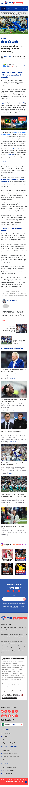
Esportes (9, 8)
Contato (5, 736)
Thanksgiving (12, 295)
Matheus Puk (11, 410)
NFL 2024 (4, 295)
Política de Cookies (8, 770)
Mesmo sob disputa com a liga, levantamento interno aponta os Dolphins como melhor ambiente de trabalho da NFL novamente (13, 500)
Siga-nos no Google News (10, 743)
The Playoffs (6, 730)
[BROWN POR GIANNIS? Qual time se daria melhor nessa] (20, 555)
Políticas (5, 764)
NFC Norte (20, 293)
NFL (4, 8)
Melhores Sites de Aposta (10, 753)
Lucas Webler (7, 56)
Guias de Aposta (7, 750)
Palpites (16, 8)
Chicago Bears (15, 291)
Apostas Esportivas (9, 747)
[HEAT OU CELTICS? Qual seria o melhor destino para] (7, 569)
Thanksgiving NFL (22, 295)
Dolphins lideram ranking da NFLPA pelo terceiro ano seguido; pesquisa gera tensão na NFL (14, 496)
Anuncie (5, 740)
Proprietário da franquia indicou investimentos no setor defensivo (13, 375)
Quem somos (7, 733)
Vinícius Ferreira (12, 441)
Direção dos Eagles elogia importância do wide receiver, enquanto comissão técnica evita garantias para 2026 (14, 405)
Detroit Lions (4, 293)
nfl (3, 38)
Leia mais (4, 320)
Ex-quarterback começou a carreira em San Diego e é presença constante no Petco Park (13, 531)
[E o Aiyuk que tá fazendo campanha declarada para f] (7, 555)
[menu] (2, 3)
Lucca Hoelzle (11, 378)
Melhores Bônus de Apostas (11, 757)
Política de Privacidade (9, 767)
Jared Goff (13, 293)
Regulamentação (8, 774)
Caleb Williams (5, 291)
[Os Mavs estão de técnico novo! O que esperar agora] (20, 569)
